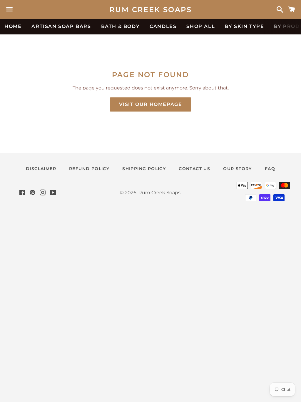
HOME (12, 26)
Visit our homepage (150, 104)
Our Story (237, 168)
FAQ (270, 168)
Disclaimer (41, 168)
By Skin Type (244, 26)
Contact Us (194, 168)
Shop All (200, 26)
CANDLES (163, 26)
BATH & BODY (120, 26)
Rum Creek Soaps (150, 9)
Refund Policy (89, 168)
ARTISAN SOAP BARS (61, 26)
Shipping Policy (144, 168)
